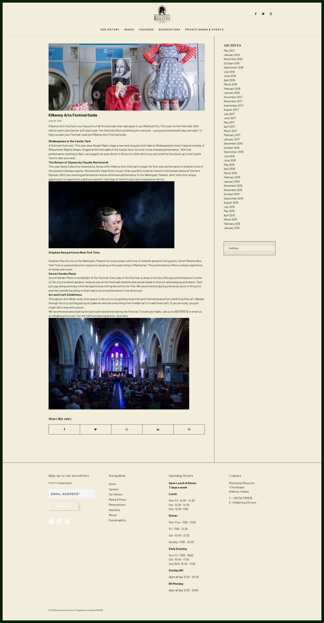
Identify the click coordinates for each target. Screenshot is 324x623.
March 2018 (230, 84)
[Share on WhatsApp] (126, 429)
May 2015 (229, 211)
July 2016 (229, 156)
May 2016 (229, 164)
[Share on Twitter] (95, 429)
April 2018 (229, 80)
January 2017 (231, 139)
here (125, 316)
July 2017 (229, 114)
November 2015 (233, 190)
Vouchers (114, 510)
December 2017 (233, 97)
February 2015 (232, 223)
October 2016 (231, 147)
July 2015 (229, 206)
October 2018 (231, 63)
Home (112, 484)
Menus (113, 515)
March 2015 (230, 219)
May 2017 (229, 122)
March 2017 (230, 130)
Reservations (117, 504)
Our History (115, 494)
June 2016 (230, 160)
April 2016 (229, 168)
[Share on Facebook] (64, 429)
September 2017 (233, 105)
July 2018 (229, 71)
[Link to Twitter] (263, 14)
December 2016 (233, 143)
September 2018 (233, 67)
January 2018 (232, 92)
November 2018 (233, 59)
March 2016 (230, 173)
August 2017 (231, 109)
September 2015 (233, 198)
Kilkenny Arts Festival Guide (73, 115)
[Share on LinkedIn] (157, 429)
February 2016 (232, 177)
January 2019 (232, 54)
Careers (113, 489)
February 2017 (232, 135)
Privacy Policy (65, 482)
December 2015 (233, 185)
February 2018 (232, 88)
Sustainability (117, 520)
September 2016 (233, 151)
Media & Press (117, 499)
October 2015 (231, 194)
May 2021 (229, 50)
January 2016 (232, 181)
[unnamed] (127, 77)
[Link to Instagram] (271, 14)
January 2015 (232, 227)
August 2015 (231, 202)
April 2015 (229, 215)
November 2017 (233, 101)
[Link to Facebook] (256, 14)
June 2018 (230, 75)
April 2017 (229, 126)
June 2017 (230, 118)
